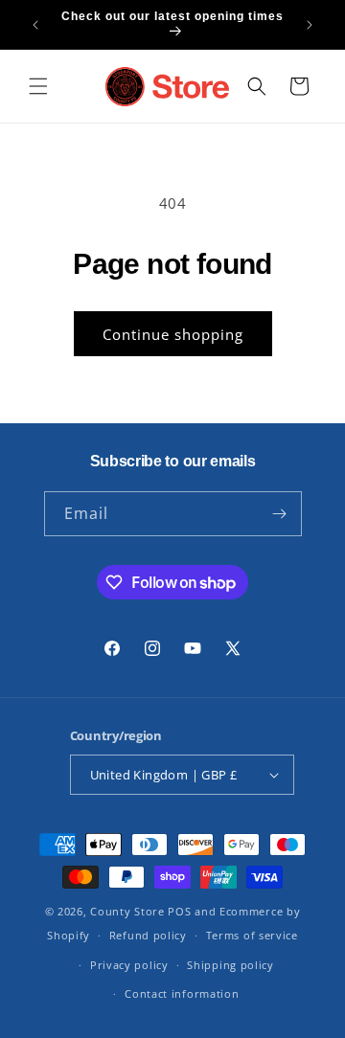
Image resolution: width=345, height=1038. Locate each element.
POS (179, 911)
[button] (38, 86)
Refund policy (148, 935)
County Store (127, 911)
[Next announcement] (309, 25)
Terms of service (252, 935)
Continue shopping (173, 334)
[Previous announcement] (35, 25)
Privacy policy (129, 965)
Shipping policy (230, 965)
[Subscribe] (280, 513)
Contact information (182, 993)
